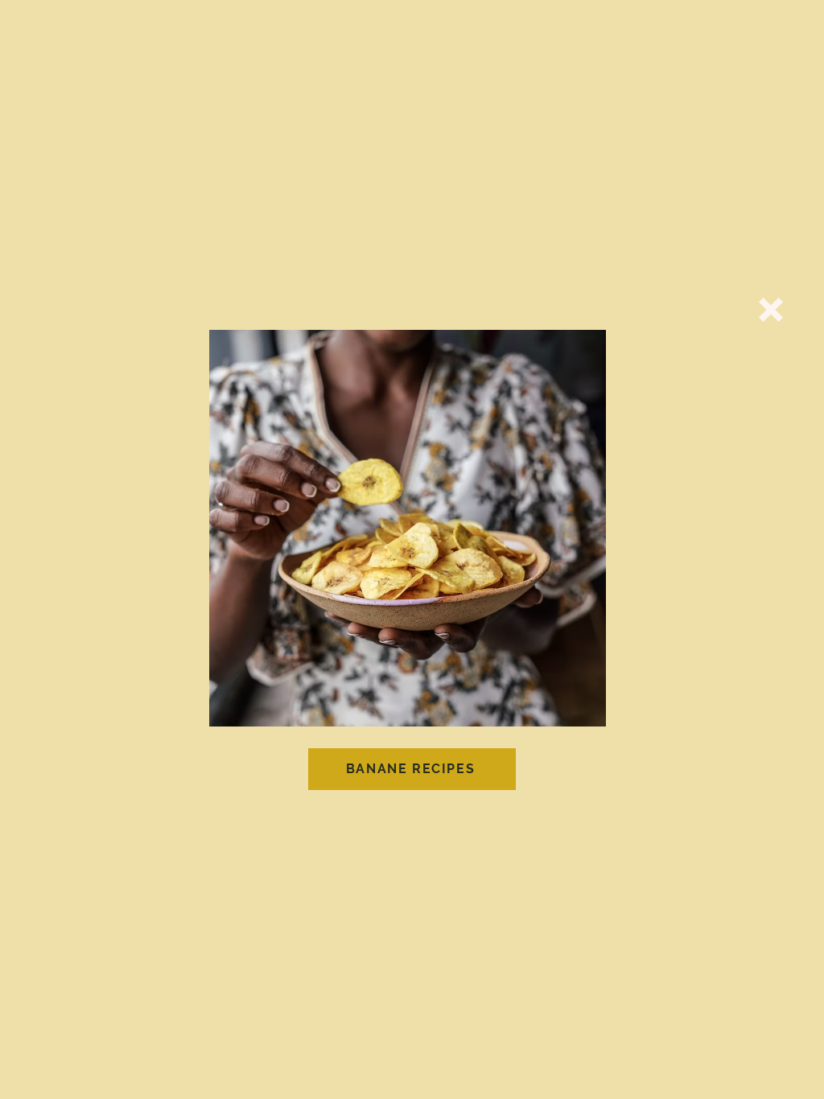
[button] (771, 310)
